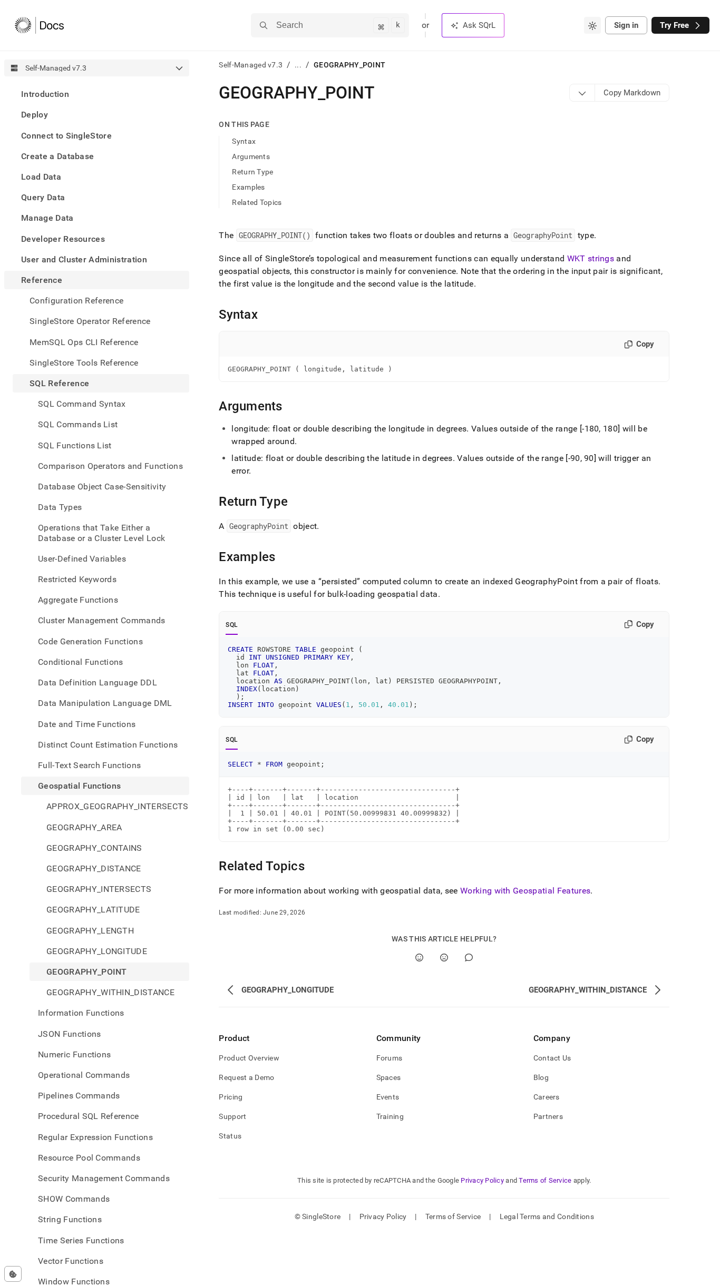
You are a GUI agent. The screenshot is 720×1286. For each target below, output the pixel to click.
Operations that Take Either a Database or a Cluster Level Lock (101, 533)
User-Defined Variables (82, 559)
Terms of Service (545, 1180)
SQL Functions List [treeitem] (75, 445)
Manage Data (47, 218)
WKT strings (591, 258)
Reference (41, 280)
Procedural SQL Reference (88, 1116)
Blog (541, 1077)
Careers (546, 1097)
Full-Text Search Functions (89, 765)
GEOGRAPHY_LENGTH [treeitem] (90, 930)
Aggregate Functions (78, 600)
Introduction (45, 94)
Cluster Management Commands (102, 620)
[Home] (39, 25)
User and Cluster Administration (84, 259)
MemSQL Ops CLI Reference (84, 342)
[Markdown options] (582, 92)
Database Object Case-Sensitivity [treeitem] (102, 487)
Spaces (388, 1077)
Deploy (34, 115)
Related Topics (256, 202)
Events (388, 1097)
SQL (232, 625)
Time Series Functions (81, 1240)
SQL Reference (59, 383)
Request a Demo (246, 1077)
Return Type (252, 172)
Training (390, 1116)
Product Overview (249, 1058)
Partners (548, 1116)
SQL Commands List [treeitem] (78, 424)
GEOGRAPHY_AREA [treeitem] (84, 827)
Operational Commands (84, 1075)
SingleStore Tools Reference (84, 363)
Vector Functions (70, 1261)
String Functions (70, 1219)
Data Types (60, 507)
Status (230, 1136)
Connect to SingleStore (66, 135)
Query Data (43, 197)
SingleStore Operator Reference (90, 321)
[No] (444, 957)
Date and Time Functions (86, 724)
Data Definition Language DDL (97, 683)
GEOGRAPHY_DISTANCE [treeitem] (93, 868)
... (298, 65)
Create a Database (57, 156)
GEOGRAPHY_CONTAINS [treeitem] (94, 848)
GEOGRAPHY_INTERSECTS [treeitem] (98, 889)
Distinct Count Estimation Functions (108, 745)
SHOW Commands (74, 1199)
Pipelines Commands (79, 1096)
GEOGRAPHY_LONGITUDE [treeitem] (96, 951)
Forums (389, 1058)
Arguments (251, 156)
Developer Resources (63, 238)
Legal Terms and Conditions (547, 1216)
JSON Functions (69, 1033)
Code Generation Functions (90, 641)
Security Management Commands (104, 1178)
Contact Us (552, 1058)
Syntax (244, 141)
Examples (248, 187)
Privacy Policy (482, 1180)
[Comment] (468, 957)
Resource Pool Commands (89, 1158)
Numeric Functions (74, 1054)
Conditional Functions (80, 662)
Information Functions (81, 1013)
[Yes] (419, 957)
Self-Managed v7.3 (251, 65)
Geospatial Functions (79, 786)
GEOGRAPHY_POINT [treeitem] (86, 972)
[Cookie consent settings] (13, 1274)
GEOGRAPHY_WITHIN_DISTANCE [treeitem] (110, 992)
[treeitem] (96, 94)
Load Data (41, 177)
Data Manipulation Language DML (105, 703)
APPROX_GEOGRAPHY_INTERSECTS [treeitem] (117, 806)
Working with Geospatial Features (525, 891)
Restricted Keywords (77, 579)
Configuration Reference (76, 301)
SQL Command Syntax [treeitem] (82, 404)
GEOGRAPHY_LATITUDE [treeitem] (93, 910)
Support (232, 1116)
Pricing (230, 1097)
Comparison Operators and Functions (110, 466)
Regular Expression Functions (95, 1137)
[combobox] (592, 25)
